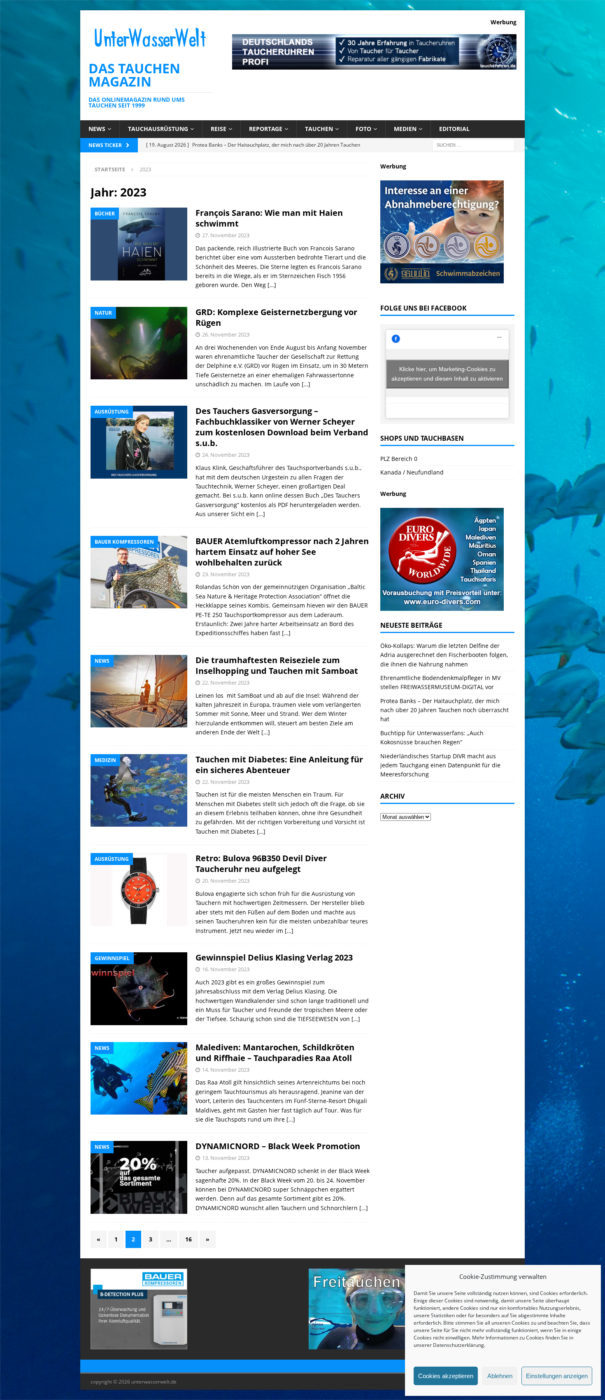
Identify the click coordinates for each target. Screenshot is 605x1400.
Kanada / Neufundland (412, 472)
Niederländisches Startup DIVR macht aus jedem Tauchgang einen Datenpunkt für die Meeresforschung (440, 765)
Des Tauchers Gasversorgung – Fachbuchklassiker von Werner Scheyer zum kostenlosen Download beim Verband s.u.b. (281, 427)
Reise (218, 129)
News (96, 129)
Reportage (265, 129)
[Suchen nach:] (473, 144)
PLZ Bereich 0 (398, 459)
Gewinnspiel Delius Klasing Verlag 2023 (274, 957)
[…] (272, 285)
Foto (363, 129)
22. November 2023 (225, 682)
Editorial (454, 129)
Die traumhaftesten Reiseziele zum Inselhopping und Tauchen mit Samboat (276, 665)
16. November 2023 (225, 969)
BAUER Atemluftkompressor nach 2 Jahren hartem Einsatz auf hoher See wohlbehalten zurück (282, 551)
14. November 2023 (225, 1069)
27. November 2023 (225, 235)
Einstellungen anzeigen (557, 1375)
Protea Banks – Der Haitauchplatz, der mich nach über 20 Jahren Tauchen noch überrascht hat (444, 710)
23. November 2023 (225, 574)
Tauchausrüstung (158, 129)
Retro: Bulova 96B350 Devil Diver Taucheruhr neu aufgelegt (261, 863)
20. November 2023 (225, 880)
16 (188, 1239)
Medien (405, 129)
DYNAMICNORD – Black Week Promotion (277, 1146)
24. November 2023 (225, 454)
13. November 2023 (225, 1158)
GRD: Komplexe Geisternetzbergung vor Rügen (276, 317)
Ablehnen (499, 1375)
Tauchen (319, 129)
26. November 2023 (225, 334)
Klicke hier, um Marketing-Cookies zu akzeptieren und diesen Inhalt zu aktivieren (447, 374)
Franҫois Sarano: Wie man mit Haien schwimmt (269, 218)
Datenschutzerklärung (458, 1345)
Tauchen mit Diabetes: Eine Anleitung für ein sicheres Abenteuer (279, 765)
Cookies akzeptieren (445, 1375)
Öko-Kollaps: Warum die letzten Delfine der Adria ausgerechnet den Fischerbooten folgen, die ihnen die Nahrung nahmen (444, 655)
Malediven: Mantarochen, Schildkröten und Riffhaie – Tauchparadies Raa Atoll (274, 1052)
